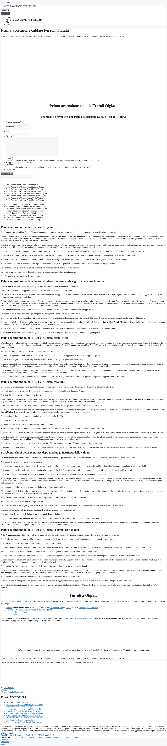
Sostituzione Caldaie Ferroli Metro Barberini (23, 711)
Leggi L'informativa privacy (12, 735)
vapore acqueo (82, 618)
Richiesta (10, 136)
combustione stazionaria (75, 601)
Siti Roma (75, 737)
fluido (50, 601)
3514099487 (9, 688)
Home (8, 18)
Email (8, 131)
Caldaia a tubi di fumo (19, 614)
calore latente (137, 618)
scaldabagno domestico (88, 608)
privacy (98, 160)
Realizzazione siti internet (33, 737)
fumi (93, 618)
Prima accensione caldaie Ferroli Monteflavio (23, 709)
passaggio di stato (56, 608)
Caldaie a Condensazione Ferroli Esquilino (22, 702)
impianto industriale (113, 601)
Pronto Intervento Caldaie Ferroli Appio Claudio (24, 705)
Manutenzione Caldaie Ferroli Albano (20, 720)
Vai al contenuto (7, 2)
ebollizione (40, 610)
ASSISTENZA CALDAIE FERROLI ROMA (19, 6)
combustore (136, 601)
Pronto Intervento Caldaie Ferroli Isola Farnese (24, 718)
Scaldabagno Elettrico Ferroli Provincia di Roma (24, 716)
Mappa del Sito (49, 735)
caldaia (32, 618)
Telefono (10, 127)
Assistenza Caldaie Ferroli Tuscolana (20, 707)
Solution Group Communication (57, 737)
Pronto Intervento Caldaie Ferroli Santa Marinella (25, 722)
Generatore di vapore (15, 610)
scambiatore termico (23, 601)
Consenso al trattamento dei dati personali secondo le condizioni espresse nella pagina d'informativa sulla (57, 160)
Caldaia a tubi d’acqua (19, 612)
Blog (8, 22)
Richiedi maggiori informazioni (13, 692)
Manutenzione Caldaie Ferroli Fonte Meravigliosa (25, 713)
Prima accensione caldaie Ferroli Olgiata (16, 658)
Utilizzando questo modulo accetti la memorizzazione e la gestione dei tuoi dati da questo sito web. (52, 167)
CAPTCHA (10, 169)
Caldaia (9, 608)
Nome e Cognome (13, 122)
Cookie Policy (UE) (34, 735)
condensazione (67, 618)
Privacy (9, 158)
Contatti (9, 24)
